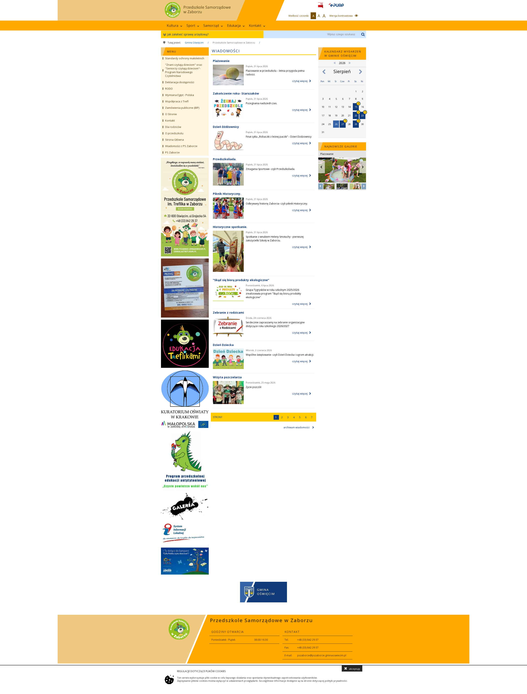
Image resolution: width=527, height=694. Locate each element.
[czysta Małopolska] (185, 425)
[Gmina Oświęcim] (263, 592)
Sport (191, 25)
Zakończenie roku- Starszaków (236, 93)
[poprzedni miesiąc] (323, 71)
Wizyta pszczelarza (227, 377)
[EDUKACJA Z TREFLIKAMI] (185, 344)
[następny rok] (350, 63)
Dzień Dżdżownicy (226, 127)
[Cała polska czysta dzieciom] (185, 561)
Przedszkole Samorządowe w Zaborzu (234, 42)
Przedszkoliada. (224, 159)
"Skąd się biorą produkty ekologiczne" (241, 280)
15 (357, 105)
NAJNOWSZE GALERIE (340, 146)
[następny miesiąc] (360, 71)
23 (363, 114)
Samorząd (211, 25)
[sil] (185, 534)
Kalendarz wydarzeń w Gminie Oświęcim (342, 53)
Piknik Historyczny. (227, 194)
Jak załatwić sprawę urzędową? (188, 34)
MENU (171, 51)
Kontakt (255, 25)
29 (357, 123)
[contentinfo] (263, 639)
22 (357, 114)
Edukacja (234, 25)
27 (344, 123)
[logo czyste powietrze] (185, 461)
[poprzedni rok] (335, 63)
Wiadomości (226, 50)
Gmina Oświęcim (194, 42)
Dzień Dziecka (223, 345)
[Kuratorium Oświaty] (185, 394)
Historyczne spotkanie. (230, 227)
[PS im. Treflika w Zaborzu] (185, 207)
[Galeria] (185, 507)
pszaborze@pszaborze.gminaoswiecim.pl (321, 655)
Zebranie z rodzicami (228, 312)
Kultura (172, 25)
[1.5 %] (185, 288)
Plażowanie (221, 61)
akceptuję (354, 668)
